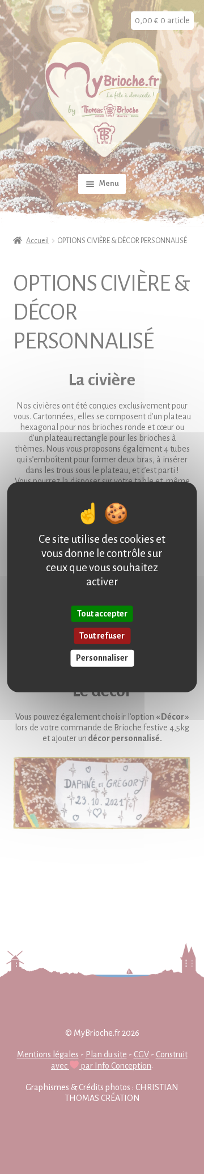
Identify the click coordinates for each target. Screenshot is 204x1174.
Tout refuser (102, 635)
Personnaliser (102, 657)
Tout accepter (102, 613)
